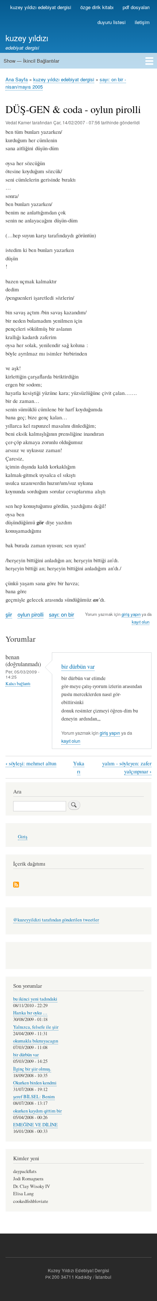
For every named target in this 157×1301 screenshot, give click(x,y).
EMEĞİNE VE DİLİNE (35, 1125)
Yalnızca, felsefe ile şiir (35, 1027)
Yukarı (78, 767)
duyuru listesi (111, 22)
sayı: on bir (61, 614)
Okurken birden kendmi (35, 1083)
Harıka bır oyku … (30, 1013)
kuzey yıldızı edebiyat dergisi (40, 7)
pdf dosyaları (136, 7)
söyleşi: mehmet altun (30, 763)
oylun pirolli (30, 614)
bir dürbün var (78, 667)
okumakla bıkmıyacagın (35, 1041)
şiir (8, 614)
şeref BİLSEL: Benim (34, 1097)
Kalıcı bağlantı (17, 683)
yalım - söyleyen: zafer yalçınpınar (127, 768)
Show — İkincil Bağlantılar (31, 60)
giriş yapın (131, 614)
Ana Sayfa (16, 79)
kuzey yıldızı (26, 37)
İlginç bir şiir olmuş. (32, 1069)
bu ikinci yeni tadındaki (35, 999)
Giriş (22, 837)
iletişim (142, 22)
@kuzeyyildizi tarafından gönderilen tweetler (56, 920)
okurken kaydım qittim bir (37, 1111)
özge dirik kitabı (97, 7)
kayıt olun (140, 622)
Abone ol (16, 885)
